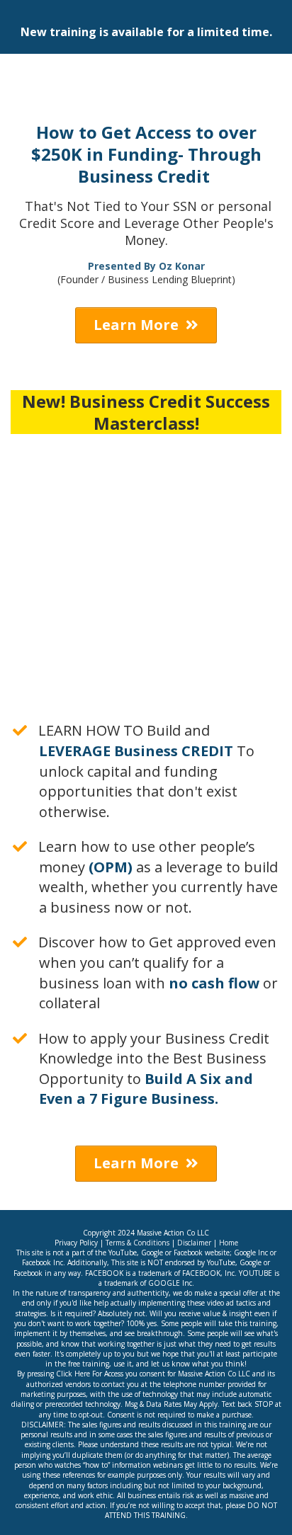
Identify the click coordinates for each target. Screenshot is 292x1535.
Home (228, 1243)
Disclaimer (194, 1243)
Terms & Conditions (136, 1243)
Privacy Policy (76, 1243)
